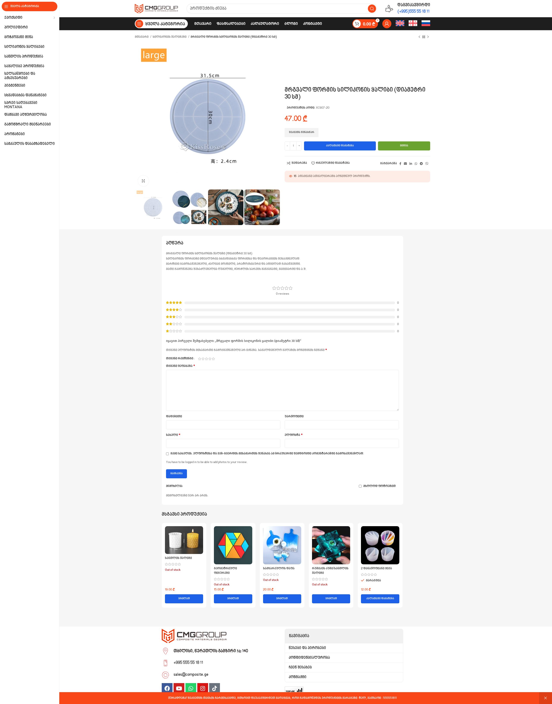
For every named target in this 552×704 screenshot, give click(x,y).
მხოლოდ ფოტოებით (379, 486)
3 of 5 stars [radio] (206, 358)
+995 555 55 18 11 (188, 662)
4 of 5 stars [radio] (210, 358)
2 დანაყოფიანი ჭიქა (376, 568)
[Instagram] (202, 688)
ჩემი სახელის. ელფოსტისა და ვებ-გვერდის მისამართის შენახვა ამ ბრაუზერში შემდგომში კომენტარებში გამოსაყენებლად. (267, 453)
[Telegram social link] (421, 163)
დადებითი (174, 416)
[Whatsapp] (190, 688)
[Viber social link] (427, 163)
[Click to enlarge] (143, 180)
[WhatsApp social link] (416, 163)
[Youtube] (179, 688)
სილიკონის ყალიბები (170, 37)
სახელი (173, 435)
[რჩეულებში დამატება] (199, 543)
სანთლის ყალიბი (178, 558)
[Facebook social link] (400, 163)
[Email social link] (405, 163)
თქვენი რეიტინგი (179, 358)
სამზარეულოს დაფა (279, 568)
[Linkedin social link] (410, 163)
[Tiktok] (214, 688)
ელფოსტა (294, 435)
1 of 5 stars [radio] (199, 358)
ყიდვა (404, 145)
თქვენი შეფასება (180, 366)
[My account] (387, 23)
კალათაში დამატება (340, 145)
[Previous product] (419, 37)
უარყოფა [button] (545, 698)
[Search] (372, 9)
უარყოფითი (294, 416)
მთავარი (142, 37)
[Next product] (428, 37)
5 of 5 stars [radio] (213, 358)
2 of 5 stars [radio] (203, 358)
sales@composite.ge (191, 674)
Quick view (199, 533)
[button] (380, 598)
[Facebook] (167, 688)
